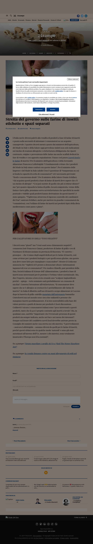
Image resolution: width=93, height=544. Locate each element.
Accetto (52, 109)
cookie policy (59, 91)
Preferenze (39, 109)
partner (74, 97)
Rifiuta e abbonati (73, 79)
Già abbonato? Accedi (46, 114)
